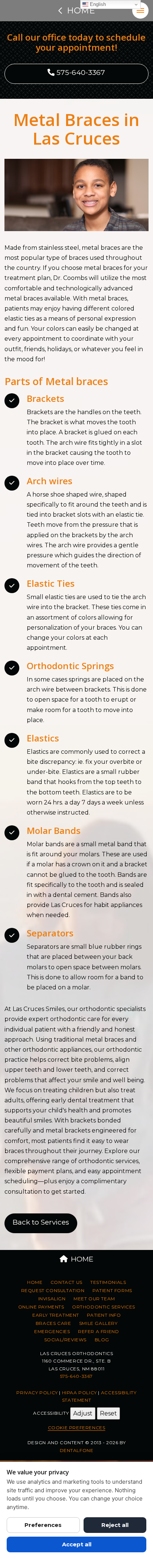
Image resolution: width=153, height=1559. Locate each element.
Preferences (43, 1524)
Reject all (114, 1524)
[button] (140, 10)
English (97, 4)
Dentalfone (77, 1450)
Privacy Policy (37, 1392)
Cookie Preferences (76, 1427)
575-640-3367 (80, 72)
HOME (82, 1259)
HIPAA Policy (79, 1392)
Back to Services (41, 1222)
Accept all (76, 1544)
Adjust (82, 1413)
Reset (108, 1413)
